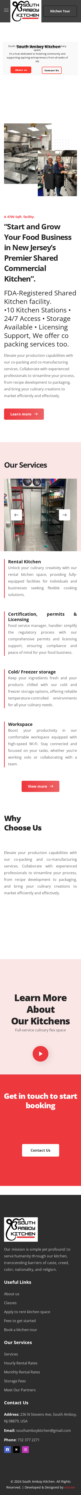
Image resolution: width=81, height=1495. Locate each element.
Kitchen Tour (60, 11)
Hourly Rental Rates (21, 1363)
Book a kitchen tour (20, 1329)
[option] (40, 515)
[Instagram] (25, 1449)
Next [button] (64, 515)
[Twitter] (16, 1449)
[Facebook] (7, 1449)
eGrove (69, 1487)
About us (21, 69)
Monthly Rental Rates (22, 1372)
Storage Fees (15, 1381)
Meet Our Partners (20, 1389)
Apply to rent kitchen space (27, 1311)
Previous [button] (16, 515)
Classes (10, 1302)
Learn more (21, 414)
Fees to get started (20, 1320)
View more (37, 786)
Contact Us (52, 70)
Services (11, 1354)
